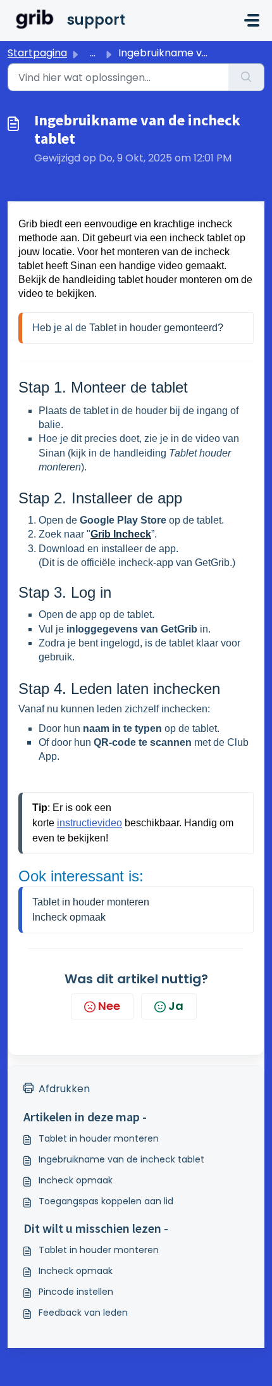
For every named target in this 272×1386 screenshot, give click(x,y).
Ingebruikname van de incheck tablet (121, 1159)
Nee (109, 1006)
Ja (175, 1006)
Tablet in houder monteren (90, 902)
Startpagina (37, 53)
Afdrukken (64, 1088)
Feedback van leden (83, 1312)
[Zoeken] (246, 77)
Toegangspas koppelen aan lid (106, 1201)
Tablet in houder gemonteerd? (156, 327)
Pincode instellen (76, 1291)
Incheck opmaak (76, 1180)
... (93, 53)
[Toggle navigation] (251, 20)
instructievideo (89, 822)
